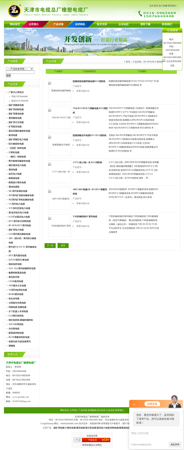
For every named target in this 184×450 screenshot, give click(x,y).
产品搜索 (13, 61)
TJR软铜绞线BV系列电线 (85, 216)
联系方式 (13, 354)
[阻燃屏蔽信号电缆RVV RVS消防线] (59, 144)
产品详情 (58, 24)
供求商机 (80, 24)
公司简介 (73, 410)
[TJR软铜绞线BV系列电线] (59, 225)
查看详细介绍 (82, 91)
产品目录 (13, 84)
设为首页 (154, 5)
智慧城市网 (95, 423)
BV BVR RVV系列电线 (154, 62)
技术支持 (102, 24)
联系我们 (172, 5)
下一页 (50, 245)
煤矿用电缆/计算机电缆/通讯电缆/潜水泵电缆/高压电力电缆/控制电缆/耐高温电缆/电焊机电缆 (97, 428)
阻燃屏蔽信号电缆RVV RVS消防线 (89, 135)
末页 (63, 245)
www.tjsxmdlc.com (20, 397)
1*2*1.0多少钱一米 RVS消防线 (87, 162)
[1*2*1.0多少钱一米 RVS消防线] (59, 171)
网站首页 (15, 24)
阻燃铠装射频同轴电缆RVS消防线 (89, 81)
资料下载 (145, 24)
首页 (128, 62)
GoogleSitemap (47, 423)
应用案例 (92, 410)
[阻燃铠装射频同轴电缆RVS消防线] (59, 90)
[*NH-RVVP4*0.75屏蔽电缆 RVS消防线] (59, 117)
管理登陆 (105, 423)
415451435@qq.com (21, 401)
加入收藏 (163, 5)
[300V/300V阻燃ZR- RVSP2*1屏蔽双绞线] (59, 198)
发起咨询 (175, 444)
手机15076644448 (19, 96)
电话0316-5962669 (19, 101)
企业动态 (124, 24)
